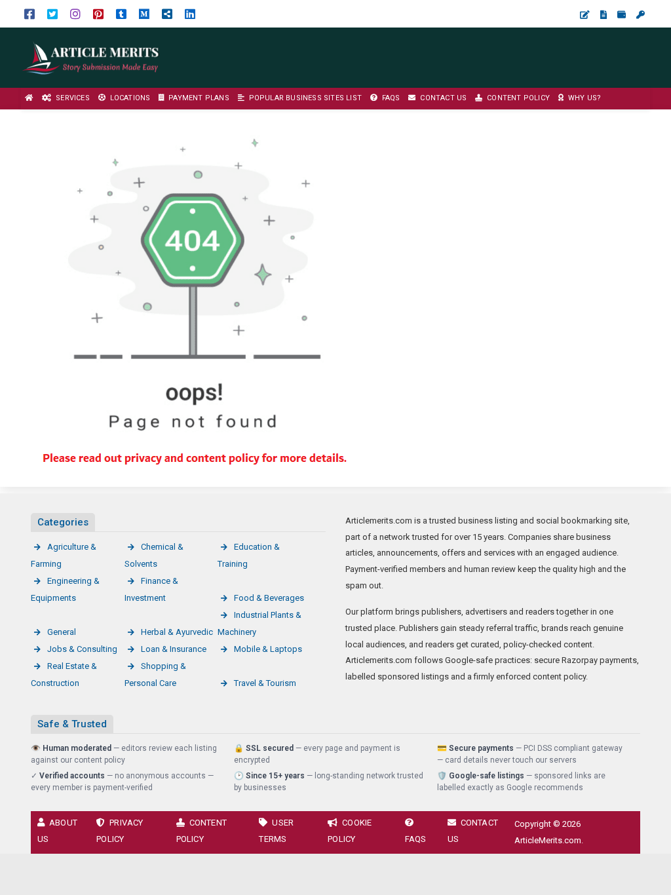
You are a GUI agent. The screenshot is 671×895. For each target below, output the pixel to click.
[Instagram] (75, 13)
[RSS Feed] (167, 13)
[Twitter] (52, 13)
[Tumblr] (121, 13)
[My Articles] (603, 14)
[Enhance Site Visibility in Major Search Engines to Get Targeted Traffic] (92, 57)
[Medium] (144, 13)
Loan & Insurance (173, 649)
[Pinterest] (98, 13)
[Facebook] (29, 13)
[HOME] (29, 98)
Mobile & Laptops (268, 649)
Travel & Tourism (265, 683)
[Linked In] (190, 13)
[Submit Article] (585, 14)
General (61, 632)
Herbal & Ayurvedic (177, 632)
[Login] (640, 14)
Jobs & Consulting (82, 649)
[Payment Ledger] (621, 14)
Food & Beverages (269, 598)
